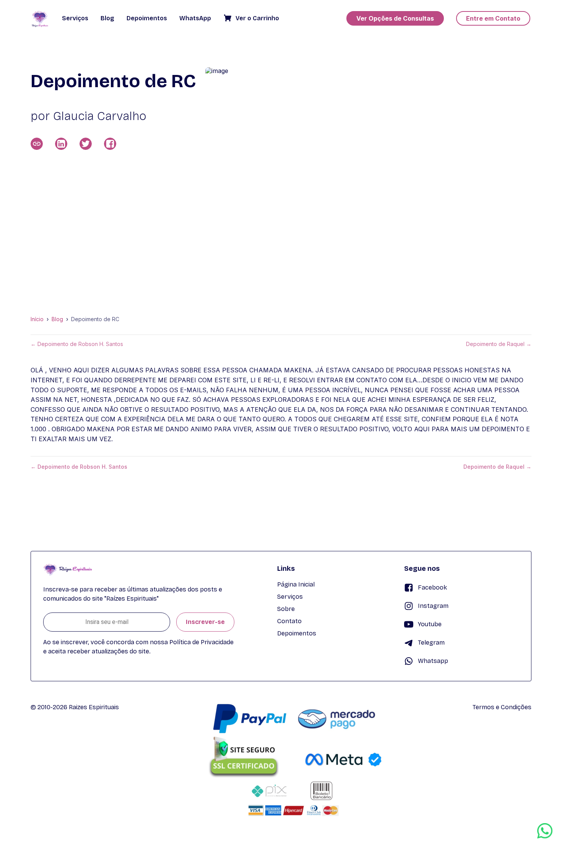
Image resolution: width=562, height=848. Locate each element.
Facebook (432, 587)
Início (37, 319)
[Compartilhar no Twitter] (86, 144)
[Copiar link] (37, 144)
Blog (57, 319)
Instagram (433, 605)
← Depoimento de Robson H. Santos (77, 344)
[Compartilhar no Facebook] (110, 144)
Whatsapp (433, 660)
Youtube (430, 624)
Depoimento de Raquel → (498, 344)
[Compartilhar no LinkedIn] (61, 144)
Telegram (431, 642)
